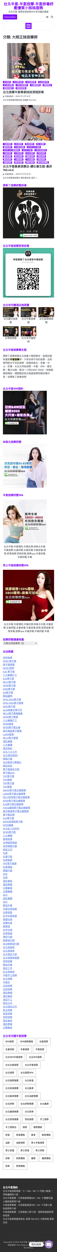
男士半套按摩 (37, 1142)
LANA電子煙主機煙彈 (14, 793)
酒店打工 (7, 999)
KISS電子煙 (9, 689)
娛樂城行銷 (9, 940)
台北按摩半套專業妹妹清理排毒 (23, 92)
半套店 (6, 982)
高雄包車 (7, 919)
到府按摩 (7, 657)
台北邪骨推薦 (12, 1119)
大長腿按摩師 (35, 85)
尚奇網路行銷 (10, 846)
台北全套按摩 (12, 1065)
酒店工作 (7, 968)
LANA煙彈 (8, 734)
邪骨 (7, 1166)
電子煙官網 (9, 814)
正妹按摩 (7, 985)
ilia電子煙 (8, 692)
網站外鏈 (7, 905)
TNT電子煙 (8, 776)
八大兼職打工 (10, 675)
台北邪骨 (29, 1111)
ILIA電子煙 (8, 678)
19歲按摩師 (7, 144)
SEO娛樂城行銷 (11, 944)
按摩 (25, 1127)
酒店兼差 (7, 881)
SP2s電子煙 (9, 706)
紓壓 (7, 1158)
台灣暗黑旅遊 (10, 842)
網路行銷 (7, 759)
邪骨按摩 (7, 961)
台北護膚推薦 (12, 1111)
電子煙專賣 (9, 664)
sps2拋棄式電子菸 (12, 710)
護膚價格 (46, 1158)
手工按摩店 (10, 1127)
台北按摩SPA (26, 1072)
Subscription (10, 17)
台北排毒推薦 (12, 1088)
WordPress (28, 1248)
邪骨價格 (20, 1166)
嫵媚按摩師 (30, 156)
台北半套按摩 (31, 1065)
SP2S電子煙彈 (10, 717)
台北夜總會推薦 (11, 957)
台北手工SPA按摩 (34, 147)
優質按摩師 (7, 147)
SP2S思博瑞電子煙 (13, 821)
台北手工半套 (27, 150)
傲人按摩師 (41, 144)
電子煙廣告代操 (11, 769)
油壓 (7, 1142)
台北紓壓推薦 (27, 1103)
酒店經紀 (7, 748)
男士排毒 (24, 1150)
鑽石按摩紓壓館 (43, 162)
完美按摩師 (41, 156)
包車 (5, 853)
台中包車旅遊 (10, 916)
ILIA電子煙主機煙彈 (13, 804)
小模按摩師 (19, 159)
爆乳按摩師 (19, 162)
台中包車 (7, 930)
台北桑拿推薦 (12, 1096)
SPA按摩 (9, 1041)
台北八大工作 (10, 752)
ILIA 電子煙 (9, 671)
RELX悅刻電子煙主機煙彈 (16, 797)
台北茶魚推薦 (8, 85)
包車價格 (7, 867)
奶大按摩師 (30, 153)
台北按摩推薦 (12, 1080)
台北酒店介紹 (10, 954)
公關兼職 (7, 891)
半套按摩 (24, 1049)
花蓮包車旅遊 (10, 909)
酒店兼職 (7, 741)
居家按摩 (7, 1013)
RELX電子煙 (9, 682)
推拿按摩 (7, 839)
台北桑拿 (29, 1088)
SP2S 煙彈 (8, 668)
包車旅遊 (7, 912)
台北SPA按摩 (35, 1057)
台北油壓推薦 (31, 1096)
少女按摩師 (30, 159)
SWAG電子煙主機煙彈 (14, 790)
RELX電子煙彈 (10, 738)
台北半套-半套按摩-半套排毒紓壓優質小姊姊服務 (28, 6)
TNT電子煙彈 (10, 863)
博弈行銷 (7, 937)
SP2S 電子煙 (9, 661)
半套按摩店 (9, 96)
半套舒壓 (40, 1049)
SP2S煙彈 (8, 724)
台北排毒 (29, 1080)
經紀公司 (7, 849)
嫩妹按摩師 (7, 156)
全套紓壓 (9, 1049)
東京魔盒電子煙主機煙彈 (16, 811)
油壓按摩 (20, 1142)
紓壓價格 (20, 1158)
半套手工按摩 (10, 975)
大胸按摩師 (7, 153)
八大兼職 (7, 745)
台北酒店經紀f (10, 755)
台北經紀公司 (10, 1006)
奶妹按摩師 (41, 153)
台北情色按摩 (19, 147)
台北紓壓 (9, 1103)
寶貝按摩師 (7, 159)
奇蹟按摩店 (47, 85)
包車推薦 (7, 860)
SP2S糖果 (8, 825)
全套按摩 (43, 1041)
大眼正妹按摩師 (22, 85)
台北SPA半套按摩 (14, 1057)
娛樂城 (6, 926)
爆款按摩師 (30, 162)
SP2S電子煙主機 (11, 727)
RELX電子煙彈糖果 (13, 713)
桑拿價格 (46, 1135)
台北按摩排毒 (30, 82)
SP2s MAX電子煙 (12, 699)
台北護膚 (44, 1103)
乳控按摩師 (29, 144)
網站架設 (7, 766)
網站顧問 (7, 696)
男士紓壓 (40, 1150)
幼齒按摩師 (7, 162)
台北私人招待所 (11, 828)
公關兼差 (7, 888)
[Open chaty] (49, 1244)
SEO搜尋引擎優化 (12, 762)
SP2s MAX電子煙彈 (13, 703)
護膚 (33, 1158)
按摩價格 (37, 1127)
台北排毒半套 (43, 82)
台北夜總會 (9, 947)
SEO (5, 874)
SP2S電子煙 (9, 685)
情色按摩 (29, 1119)
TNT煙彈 (7, 779)
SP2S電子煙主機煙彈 (14, 800)
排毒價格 (20, 1135)
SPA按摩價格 (26, 1041)
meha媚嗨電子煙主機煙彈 (16, 807)
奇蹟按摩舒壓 (21, 88)
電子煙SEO (8, 773)
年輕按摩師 (41, 159)
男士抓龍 (9, 1150)
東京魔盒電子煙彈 (12, 731)
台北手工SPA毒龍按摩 (11, 150)
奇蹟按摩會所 (8, 88)
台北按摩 (7, 82)
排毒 (7, 1135)
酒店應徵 (7, 884)
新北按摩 (7, 1010)
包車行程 (7, 856)
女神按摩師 (19, 153)
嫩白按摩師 (19, 156)
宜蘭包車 (7, 923)
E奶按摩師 (18, 144)
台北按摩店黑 (18, 82)
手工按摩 (44, 1119)
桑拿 (33, 1135)
